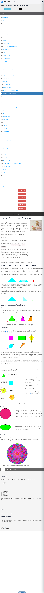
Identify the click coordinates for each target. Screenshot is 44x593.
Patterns (3, 122)
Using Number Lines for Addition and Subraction (11, 163)
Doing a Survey (4, 67)
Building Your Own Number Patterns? (9, 108)
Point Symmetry (5, 131)
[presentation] (5, 332)
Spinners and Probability (6, 184)
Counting (3, 40)
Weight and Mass (5, 172)
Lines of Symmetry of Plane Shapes (8, 93)
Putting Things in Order (6, 84)
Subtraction (4, 154)
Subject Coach (6, 527)
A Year (3, 175)
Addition (3, 178)
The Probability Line (5, 134)
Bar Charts (4, 26)
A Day (3, 52)
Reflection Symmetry (6, 140)
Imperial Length (5, 81)
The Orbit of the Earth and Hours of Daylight (10, 70)
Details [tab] (3, 469)
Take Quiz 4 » (22, 201)
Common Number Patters (7, 110)
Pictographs (4, 125)
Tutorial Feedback (8, 9)
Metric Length (4, 96)
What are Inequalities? (6, 87)
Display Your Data (5, 58)
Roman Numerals (5, 146)
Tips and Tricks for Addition (7, 20)
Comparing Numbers (5, 35)
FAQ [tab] (10, 469)
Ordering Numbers (5, 116)
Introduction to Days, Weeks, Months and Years (11, 90)
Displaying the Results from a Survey (9, 61)
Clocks (3, 32)
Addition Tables (4, 17)
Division (3, 64)
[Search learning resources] (14, 2)
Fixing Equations (5, 78)
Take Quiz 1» (22, 190)
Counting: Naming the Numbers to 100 (9, 46)
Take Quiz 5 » (22, 205)
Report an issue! (22, 592)
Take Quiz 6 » (22, 208)
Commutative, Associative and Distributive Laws (11, 181)
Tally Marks (4, 186)
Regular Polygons (5, 143)
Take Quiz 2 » (22, 194)
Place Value (4, 128)
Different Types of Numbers (7, 29)
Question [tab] (6, 469)
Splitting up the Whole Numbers (8, 75)
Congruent (4, 37)
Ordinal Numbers (5, 119)
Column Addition (5, 23)
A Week (3, 169)
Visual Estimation (5, 166)
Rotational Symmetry (6, 148)
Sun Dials (4, 157)
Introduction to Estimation (7, 73)
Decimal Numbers (5, 55)
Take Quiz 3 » (22, 197)
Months (3, 102)
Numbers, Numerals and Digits (7, 113)
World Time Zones (5, 160)
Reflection (4, 137)
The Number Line (5, 105)
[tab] (14, 469)
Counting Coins (5, 43)
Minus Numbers (5, 99)
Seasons (3, 151)
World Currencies (5, 49)
